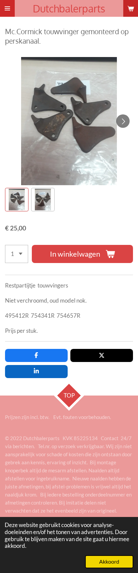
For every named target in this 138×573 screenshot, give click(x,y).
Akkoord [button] (109, 562)
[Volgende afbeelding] (123, 121)
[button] (16, 199)
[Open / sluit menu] (7, 8)
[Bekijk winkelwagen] (130, 8)
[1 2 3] (16, 254)
